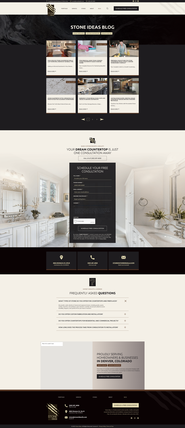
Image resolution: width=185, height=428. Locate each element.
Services (74, 8)
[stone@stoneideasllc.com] (123, 257)
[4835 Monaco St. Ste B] (61, 257)
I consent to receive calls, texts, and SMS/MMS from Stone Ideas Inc (92, 205)
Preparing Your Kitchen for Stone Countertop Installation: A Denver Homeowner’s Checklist (122, 62)
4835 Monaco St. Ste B (61, 263)
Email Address (78, 189)
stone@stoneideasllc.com (123, 263)
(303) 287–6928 (93, 263)
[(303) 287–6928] (92, 257)
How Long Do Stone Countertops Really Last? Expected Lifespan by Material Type (60, 61)
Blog (99, 8)
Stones (83, 8)
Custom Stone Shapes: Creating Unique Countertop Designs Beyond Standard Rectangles (123, 99)
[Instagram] (135, 1)
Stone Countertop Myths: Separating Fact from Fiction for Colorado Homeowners (61, 98)
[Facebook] (133, 1)
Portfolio (64, 8)
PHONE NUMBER (78, 182)
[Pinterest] (138, 1)
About (92, 8)
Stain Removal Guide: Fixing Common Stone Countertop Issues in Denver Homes (90, 62)
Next (102, 119)
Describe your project (80, 196)
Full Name (77, 175)
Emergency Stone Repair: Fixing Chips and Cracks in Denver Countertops (92, 98)
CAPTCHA (75, 217)
